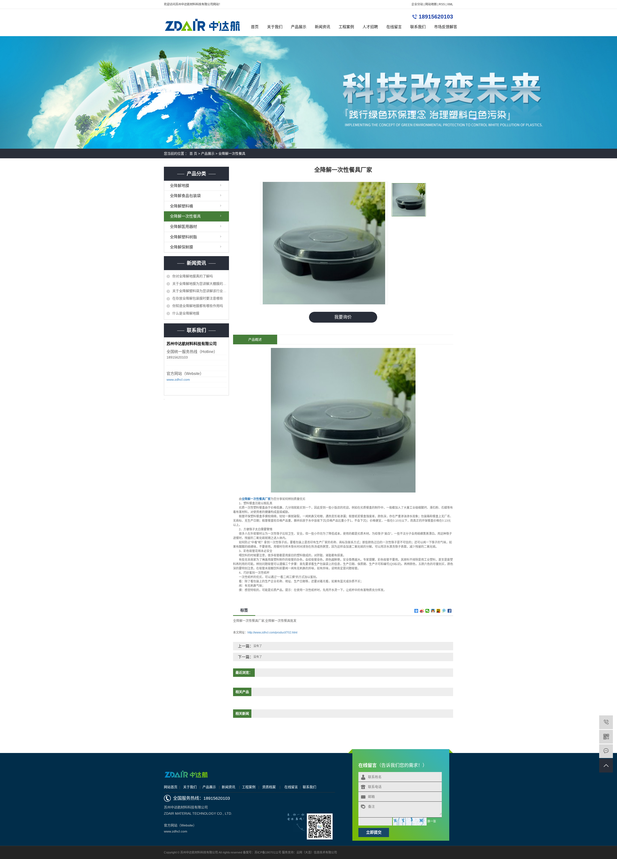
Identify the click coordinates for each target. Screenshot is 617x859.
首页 (255, 27)
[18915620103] (606, 722)
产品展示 (298, 27)
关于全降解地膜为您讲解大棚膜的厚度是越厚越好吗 (199, 284)
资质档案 (269, 787)
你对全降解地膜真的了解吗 (192, 276)
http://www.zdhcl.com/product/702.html (272, 632)
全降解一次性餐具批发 (280, 620)
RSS (442, 4)
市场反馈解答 (445, 27)
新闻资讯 (322, 27)
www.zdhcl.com (178, 379)
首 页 (193, 153)
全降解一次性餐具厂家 (248, 620)
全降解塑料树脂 (183, 237)
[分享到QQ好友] (433, 611)
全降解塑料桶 (181, 206)
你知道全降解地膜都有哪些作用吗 (197, 306)
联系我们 (418, 27)
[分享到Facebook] (450, 611)
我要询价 (343, 317)
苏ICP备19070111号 (268, 852)
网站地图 (431, 4)
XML (450, 4)
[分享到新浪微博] (422, 611)
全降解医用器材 (183, 227)
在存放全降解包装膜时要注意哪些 (197, 298)
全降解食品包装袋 (185, 196)
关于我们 (274, 27)
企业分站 (417, 4)
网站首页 (170, 787)
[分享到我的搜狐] (438, 611)
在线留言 (394, 27)
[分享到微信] (427, 611)
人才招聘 (370, 27)
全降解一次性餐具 (231, 153)
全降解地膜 (179, 186)
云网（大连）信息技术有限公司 (316, 852)
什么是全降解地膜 (185, 313)
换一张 (431, 821)
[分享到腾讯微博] (444, 611)
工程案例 (346, 27)
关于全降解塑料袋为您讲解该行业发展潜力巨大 (199, 291)
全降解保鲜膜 (181, 247)
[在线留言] (606, 751)
